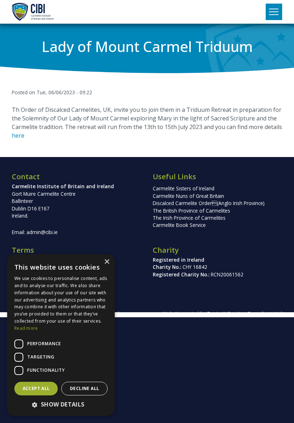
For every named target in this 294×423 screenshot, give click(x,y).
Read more (26, 328)
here (18, 135)
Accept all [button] (36, 388)
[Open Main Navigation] (274, 12)
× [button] (106, 262)
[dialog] (61, 335)
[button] (61, 404)
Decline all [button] (84, 388)
